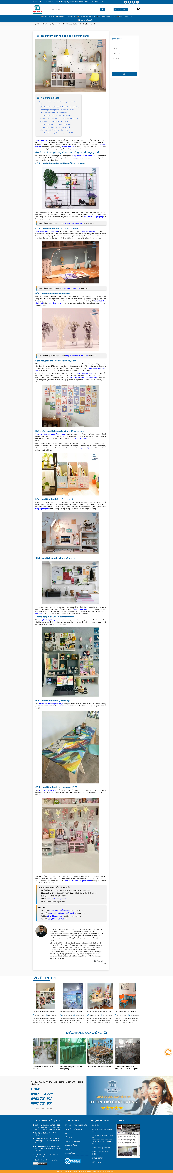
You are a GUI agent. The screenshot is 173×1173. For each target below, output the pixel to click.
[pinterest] (137, 2)
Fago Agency (111, 1171)
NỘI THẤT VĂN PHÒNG (106, 16)
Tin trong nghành (52, 1015)
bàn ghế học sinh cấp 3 (55, 916)
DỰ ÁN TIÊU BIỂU (97, 1162)
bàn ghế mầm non (85, 881)
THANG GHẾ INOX (71, 1145)
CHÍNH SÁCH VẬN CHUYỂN (101, 1148)
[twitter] (125, 2)
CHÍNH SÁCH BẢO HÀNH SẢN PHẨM (102, 1130)
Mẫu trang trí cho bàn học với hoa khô (53, 113)
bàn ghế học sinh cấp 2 (90, 231)
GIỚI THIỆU (95, 1125)
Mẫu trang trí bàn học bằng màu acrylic (54, 130)
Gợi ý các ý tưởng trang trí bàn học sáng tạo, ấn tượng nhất (58, 103)
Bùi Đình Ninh (98, 961)
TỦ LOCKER (69, 1133)
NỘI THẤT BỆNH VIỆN (86, 20)
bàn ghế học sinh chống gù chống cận (83, 377)
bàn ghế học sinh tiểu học (57, 919)
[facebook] (129, 2)
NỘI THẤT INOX (48, 16)
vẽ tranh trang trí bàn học (73, 223)
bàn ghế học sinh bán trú (72, 288)
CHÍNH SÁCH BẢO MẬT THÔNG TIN (102, 1136)
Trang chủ (36, 24)
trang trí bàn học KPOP (48, 790)
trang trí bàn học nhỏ (80, 158)
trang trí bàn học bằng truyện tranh (51, 620)
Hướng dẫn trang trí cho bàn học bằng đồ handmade (59, 118)
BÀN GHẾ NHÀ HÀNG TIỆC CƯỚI (76, 1125)
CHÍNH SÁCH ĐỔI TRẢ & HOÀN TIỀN (102, 1142)
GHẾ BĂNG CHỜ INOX (73, 1141)
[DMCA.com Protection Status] (40, 1163)
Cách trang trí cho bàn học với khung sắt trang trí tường (59, 107)
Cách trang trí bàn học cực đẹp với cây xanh (55, 115)
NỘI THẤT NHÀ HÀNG (86, 16)
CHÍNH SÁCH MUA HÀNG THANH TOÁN (100, 1153)
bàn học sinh (63, 706)
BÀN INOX (68, 1137)
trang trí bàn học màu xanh (82, 156)
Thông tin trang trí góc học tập (51, 24)
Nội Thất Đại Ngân (68, 147)
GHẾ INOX (68, 1149)
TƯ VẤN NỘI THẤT (120, 9)
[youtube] (133, 2)
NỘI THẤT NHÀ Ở (124, 16)
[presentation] (33, 1054)
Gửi (124, 74)
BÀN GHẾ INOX (70, 1153)
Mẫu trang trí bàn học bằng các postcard (54, 121)
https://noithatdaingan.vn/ (56, 899)
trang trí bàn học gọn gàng (93, 217)
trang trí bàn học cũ (85, 448)
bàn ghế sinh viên (71, 881)
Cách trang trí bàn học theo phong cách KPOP (56, 133)
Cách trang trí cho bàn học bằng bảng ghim (55, 124)
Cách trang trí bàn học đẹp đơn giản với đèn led (57, 110)
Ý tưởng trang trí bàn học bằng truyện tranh (55, 127)
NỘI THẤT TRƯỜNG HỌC (66, 16)
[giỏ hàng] (138, 9)
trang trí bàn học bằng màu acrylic (51, 704)
